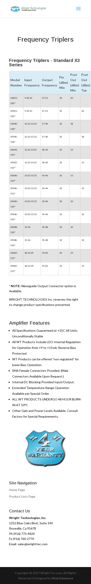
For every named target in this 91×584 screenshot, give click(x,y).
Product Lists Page (22, 496)
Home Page (17, 490)
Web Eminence (62, 578)
